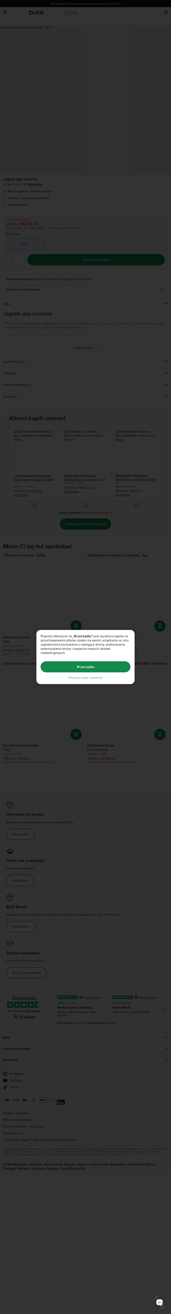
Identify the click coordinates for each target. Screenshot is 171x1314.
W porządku (85, 666)
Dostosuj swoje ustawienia (85, 677)
